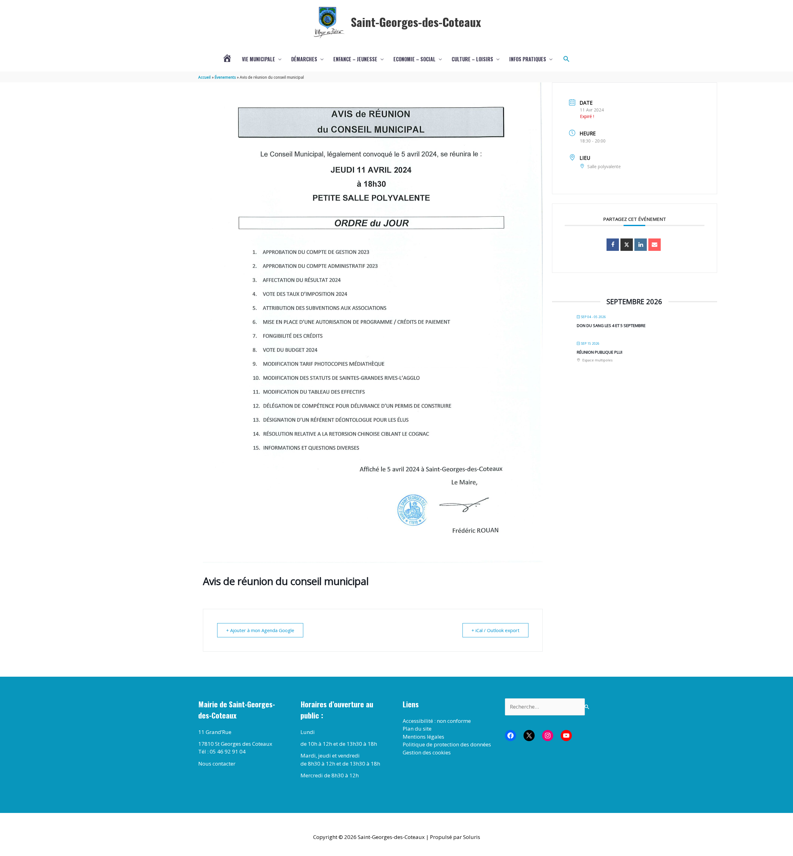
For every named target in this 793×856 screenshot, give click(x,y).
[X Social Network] (626, 244)
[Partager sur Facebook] (613, 244)
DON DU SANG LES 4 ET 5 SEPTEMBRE (611, 325)
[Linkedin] (640, 244)
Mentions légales (423, 736)
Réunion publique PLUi (599, 352)
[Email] (654, 244)
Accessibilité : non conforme (437, 720)
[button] (567, 59)
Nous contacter (216, 763)
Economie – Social (414, 59)
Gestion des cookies (427, 752)
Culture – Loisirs (472, 59)
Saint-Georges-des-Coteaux (416, 21)
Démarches (304, 59)
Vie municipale (258, 59)
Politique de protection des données (447, 744)
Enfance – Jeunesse (355, 59)
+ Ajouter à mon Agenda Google (260, 630)
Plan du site (417, 728)
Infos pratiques (527, 59)
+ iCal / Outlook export (495, 630)
